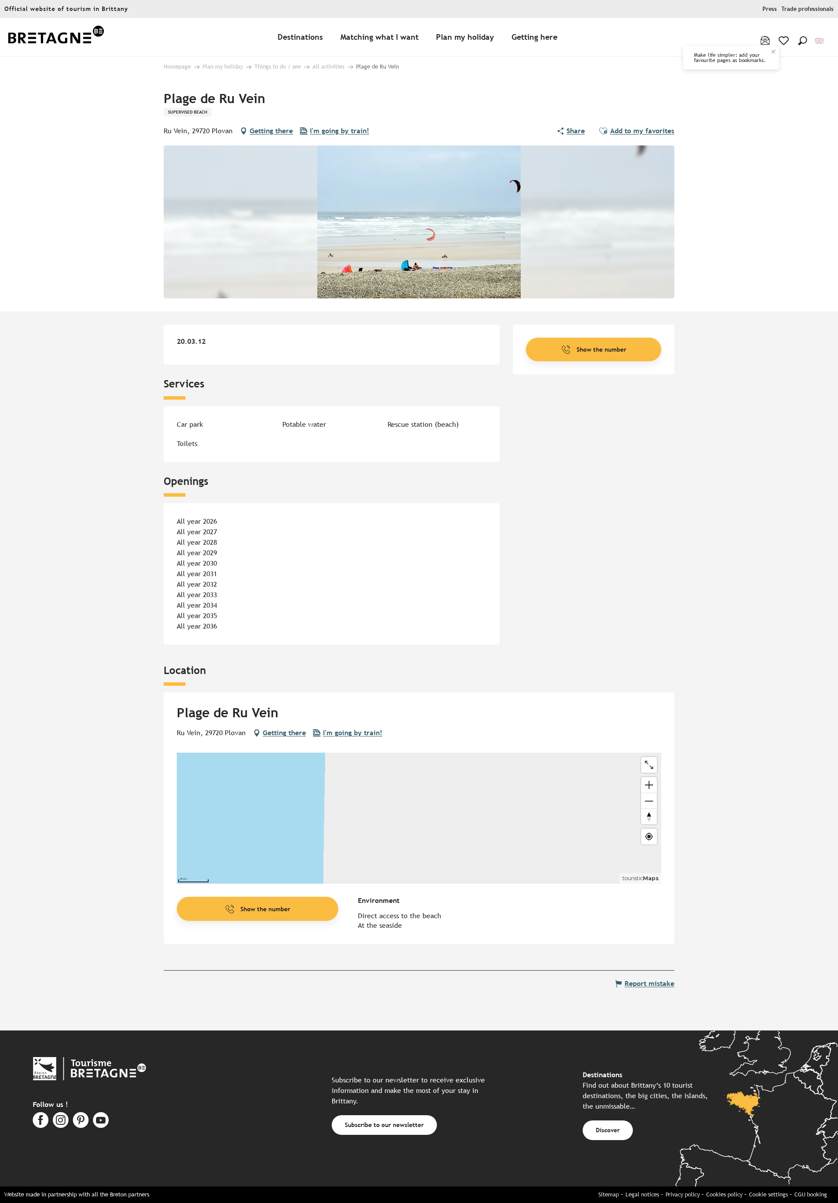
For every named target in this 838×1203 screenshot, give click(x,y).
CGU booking (810, 1194)
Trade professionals (807, 9)
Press (769, 9)
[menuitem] (56, 37)
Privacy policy (683, 1194)
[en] (820, 41)
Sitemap (608, 1194)
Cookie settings (768, 1194)
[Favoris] (784, 41)
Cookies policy (724, 1194)
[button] (803, 40)
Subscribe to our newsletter (384, 1124)
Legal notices (642, 1194)
